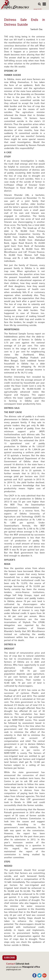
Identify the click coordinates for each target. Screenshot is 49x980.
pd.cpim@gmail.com (14, 967)
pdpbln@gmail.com (13, 970)
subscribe (9, 957)
